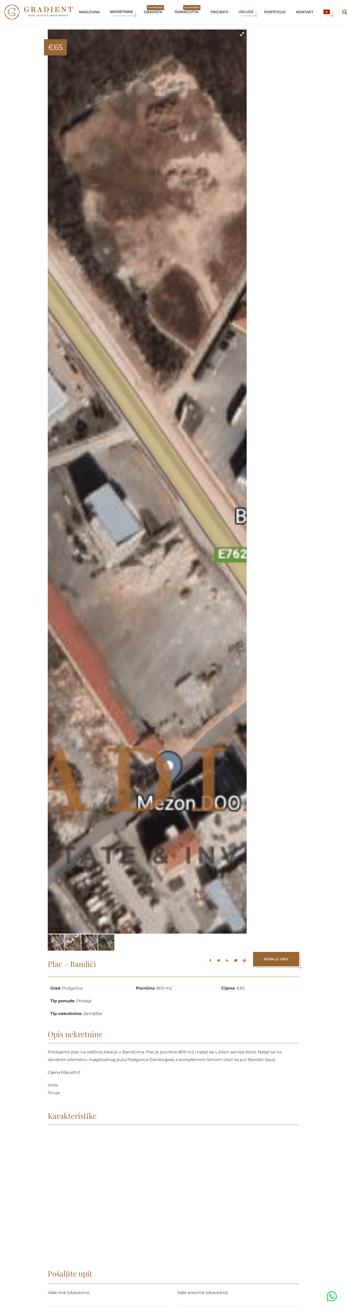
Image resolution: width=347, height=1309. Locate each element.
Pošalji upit (276, 959)
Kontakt (304, 12)
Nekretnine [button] (121, 11)
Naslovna (89, 12)
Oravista (153, 10)
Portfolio (275, 12)
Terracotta (186, 10)
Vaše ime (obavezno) (68, 1292)
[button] (326, 12)
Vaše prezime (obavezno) (202, 1292)
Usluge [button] (246, 11)
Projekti (219, 12)
